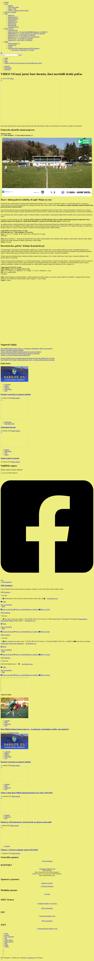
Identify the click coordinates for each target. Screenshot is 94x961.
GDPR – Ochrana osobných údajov (18, 10)
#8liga (6, 620)
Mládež (6, 386)
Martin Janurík (15, 398)
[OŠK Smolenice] (6, 582)
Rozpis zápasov (8, 28)
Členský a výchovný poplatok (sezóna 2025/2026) (15, 355)
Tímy (6, 14)
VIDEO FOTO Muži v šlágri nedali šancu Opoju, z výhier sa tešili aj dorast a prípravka (28, 360)
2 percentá (7, 384)
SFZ (5, 938)
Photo (4, 624)
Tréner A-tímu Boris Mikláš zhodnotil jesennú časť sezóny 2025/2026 (21, 352)
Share (3, 606)
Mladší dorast (13, 19)
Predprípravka (13, 27)
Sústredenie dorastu (8, 427)
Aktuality (7, 721)
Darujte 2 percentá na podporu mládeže (12, 350)
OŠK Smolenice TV (14, 43)
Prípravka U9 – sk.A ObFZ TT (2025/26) (20, 40)
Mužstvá (6, 387)
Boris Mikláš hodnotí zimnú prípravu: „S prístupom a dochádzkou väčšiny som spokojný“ (27, 348)
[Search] (1, 53)
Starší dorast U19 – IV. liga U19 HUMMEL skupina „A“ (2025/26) (27, 32)
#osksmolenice (83, 619)
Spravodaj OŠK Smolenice (23, 48)
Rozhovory (7, 724)
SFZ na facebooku (47, 921)
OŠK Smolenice (5, 592)
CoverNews (30, 958)
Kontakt (10, 5)
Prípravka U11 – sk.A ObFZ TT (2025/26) (20, 38)
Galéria (10, 47)
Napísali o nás (12, 45)
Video (4, 601)
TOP (5, 391)
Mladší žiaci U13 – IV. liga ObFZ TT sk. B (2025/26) (23, 37)
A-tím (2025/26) (13, 30)
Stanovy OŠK (12, 9)
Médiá (6, 42)
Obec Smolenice (9, 936)
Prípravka (12, 23)
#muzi (2, 620)
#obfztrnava (20, 643)
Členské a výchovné (10, 12)
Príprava (6, 450)
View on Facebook (6, 605)
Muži (11, 15)
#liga (15, 643)
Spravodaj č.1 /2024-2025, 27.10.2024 (23, 50)
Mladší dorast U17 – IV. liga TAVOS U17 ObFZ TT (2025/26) (26, 33)
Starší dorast (13, 17)
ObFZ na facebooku (47, 908)
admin (12, 78)
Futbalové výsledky (47, 883)
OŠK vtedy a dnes (13, 7)
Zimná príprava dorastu (10, 458)
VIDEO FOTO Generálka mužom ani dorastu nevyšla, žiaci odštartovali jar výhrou (27, 358)
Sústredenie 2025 (9, 424)
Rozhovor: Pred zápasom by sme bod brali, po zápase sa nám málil (20, 353)
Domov (6, 2)
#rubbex (11, 620)
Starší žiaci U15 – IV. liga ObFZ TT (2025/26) (21, 35)
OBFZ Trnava (8, 940)
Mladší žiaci (13, 22)
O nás (6, 4)
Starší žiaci (12, 20)
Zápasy (6, 454)
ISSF (5, 943)
